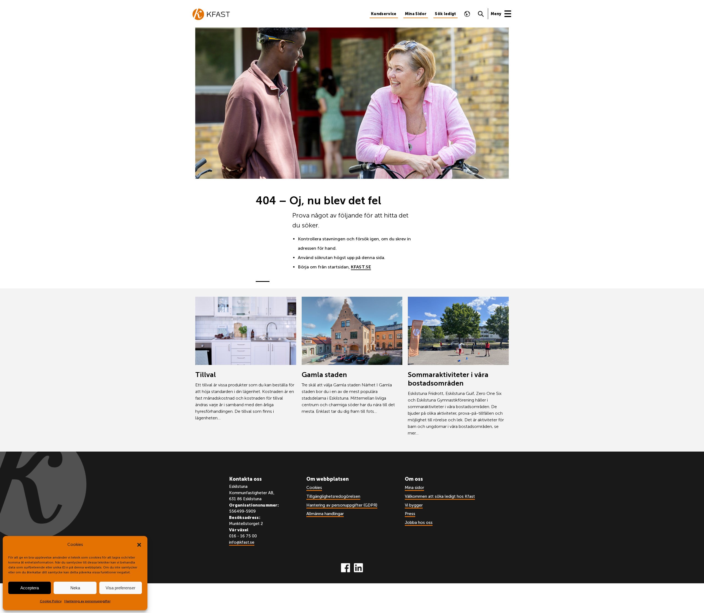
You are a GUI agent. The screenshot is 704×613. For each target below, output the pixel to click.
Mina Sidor (416, 14)
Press (410, 513)
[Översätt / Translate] (467, 13)
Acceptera (29, 587)
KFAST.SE (361, 267)
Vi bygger (414, 505)
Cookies (314, 487)
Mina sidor (414, 487)
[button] (139, 545)
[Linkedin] (358, 567)
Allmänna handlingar (325, 513)
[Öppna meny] (503, 13)
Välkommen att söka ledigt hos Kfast (440, 496)
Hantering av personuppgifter (87, 601)
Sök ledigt (445, 14)
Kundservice (384, 14)
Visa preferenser (120, 587)
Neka (75, 587)
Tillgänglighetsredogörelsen (333, 496)
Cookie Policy (51, 601)
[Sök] (480, 13)
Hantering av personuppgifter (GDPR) (341, 505)
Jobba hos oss (419, 522)
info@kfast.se (241, 542)
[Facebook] (345, 567)
